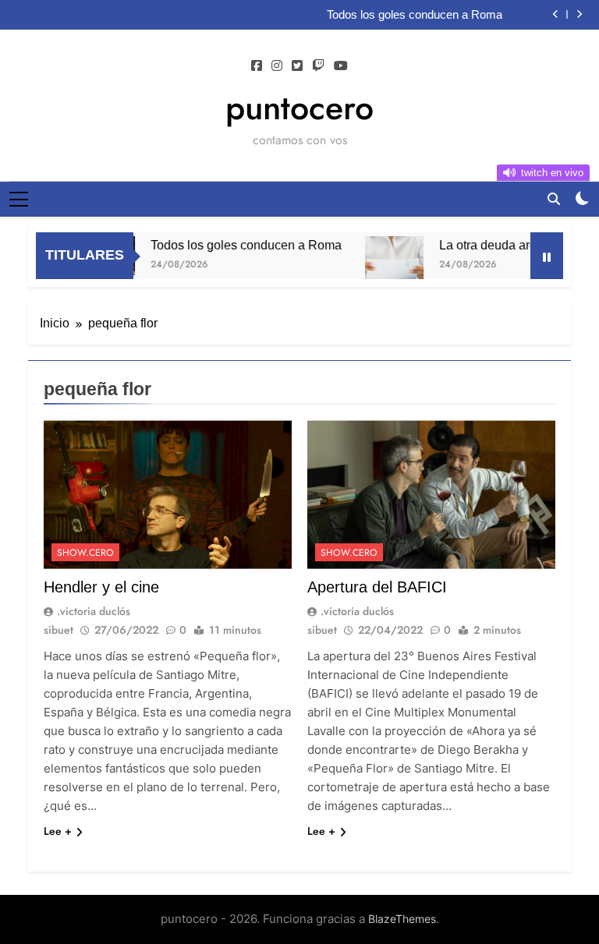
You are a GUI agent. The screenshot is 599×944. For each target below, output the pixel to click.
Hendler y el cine (101, 587)
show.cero (85, 553)
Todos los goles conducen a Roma (414, 15)
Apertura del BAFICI (377, 587)
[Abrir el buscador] (554, 199)
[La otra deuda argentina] (382, 265)
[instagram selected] (277, 66)
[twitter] (297, 66)
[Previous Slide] (555, 14)
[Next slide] (579, 14)
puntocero (299, 107)
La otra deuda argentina (492, 245)
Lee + (58, 831)
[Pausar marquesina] (546, 255)
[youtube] (341, 66)
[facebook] (256, 66)
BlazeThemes (402, 918)
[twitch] (318, 66)
